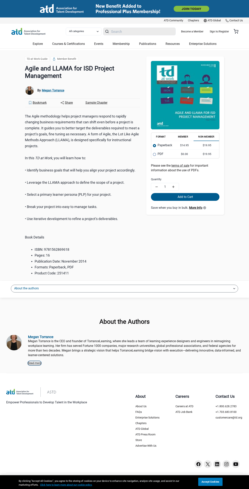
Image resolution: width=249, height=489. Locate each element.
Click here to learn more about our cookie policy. (66, 484)
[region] (124, 482)
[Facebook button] (198, 464)
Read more (34, 363)
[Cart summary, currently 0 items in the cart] (237, 31)
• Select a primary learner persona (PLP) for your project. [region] (68, 194)
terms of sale (180, 165)
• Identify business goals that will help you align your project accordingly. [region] (80, 170)
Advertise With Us (145, 445)
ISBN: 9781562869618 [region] (52, 249)
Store (138, 440)
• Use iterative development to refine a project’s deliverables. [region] (71, 219)
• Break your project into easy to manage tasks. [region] (61, 207)
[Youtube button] (236, 464)
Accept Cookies (210, 481)
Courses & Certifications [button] (68, 44)
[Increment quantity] (173, 186)
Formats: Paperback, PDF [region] (54, 267)
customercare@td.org (229, 417)
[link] (173, 20)
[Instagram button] (226, 464)
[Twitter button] (208, 464)
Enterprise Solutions (147, 417)
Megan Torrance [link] (53, 90)
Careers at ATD (184, 406)
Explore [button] (38, 44)
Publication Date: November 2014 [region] (60, 261)
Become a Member (192, 31)
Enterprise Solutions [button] (203, 44)
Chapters (140, 423)
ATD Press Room (145, 434)
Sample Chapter (96, 102)
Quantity (156, 179)
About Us (140, 406)
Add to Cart (185, 197)
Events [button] (98, 44)
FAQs (138, 411)
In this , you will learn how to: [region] (55, 158)
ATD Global (142, 428)
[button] (197, 207)
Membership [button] (121, 44)
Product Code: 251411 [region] (52, 273)
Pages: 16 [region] (42, 255)
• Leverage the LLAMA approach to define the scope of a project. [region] (74, 182)
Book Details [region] (34, 237)
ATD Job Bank (183, 411)
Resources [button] (173, 44)
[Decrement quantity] (156, 186)
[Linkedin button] (217, 464)
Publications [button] (147, 44)
